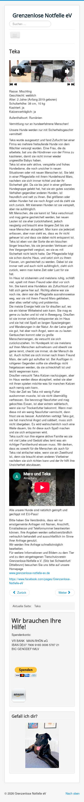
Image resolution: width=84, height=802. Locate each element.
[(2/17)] (42, 71)
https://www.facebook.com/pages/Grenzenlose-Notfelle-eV (39, 581)
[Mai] (42, 745)
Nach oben (73, 793)
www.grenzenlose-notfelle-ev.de (29, 573)
